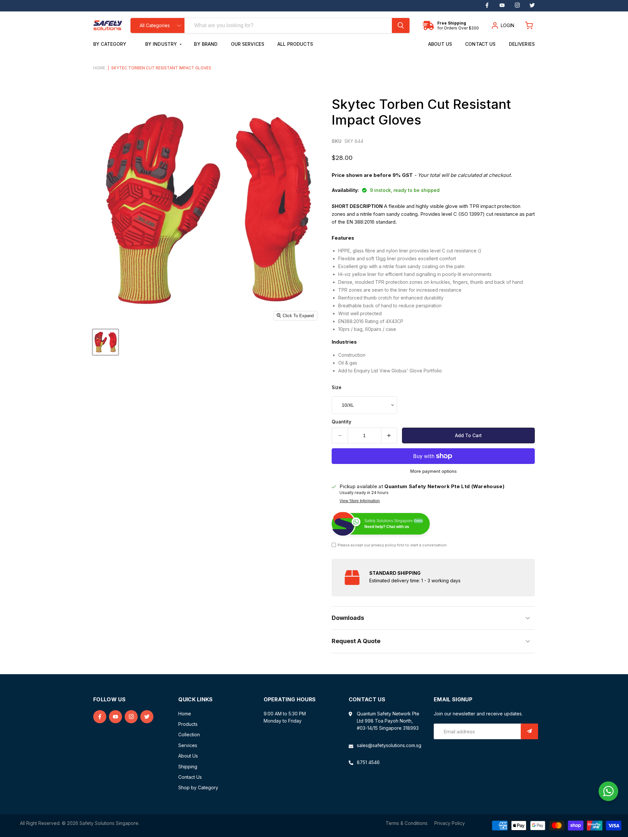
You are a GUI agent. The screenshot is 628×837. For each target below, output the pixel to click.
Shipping (187, 766)
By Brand (206, 44)
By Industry (162, 44)
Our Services (248, 44)
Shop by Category (198, 787)
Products (188, 724)
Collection (189, 734)
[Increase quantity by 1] (389, 435)
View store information (360, 501)
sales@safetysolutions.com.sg (389, 745)
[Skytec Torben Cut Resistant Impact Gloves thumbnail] (105, 342)
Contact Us (480, 44)
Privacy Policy (449, 823)
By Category (110, 44)
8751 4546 (368, 762)
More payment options (433, 471)
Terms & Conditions (406, 823)
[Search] (401, 25)
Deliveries (522, 44)
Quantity (341, 421)
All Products (295, 44)
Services (187, 745)
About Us (440, 44)
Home (99, 68)
